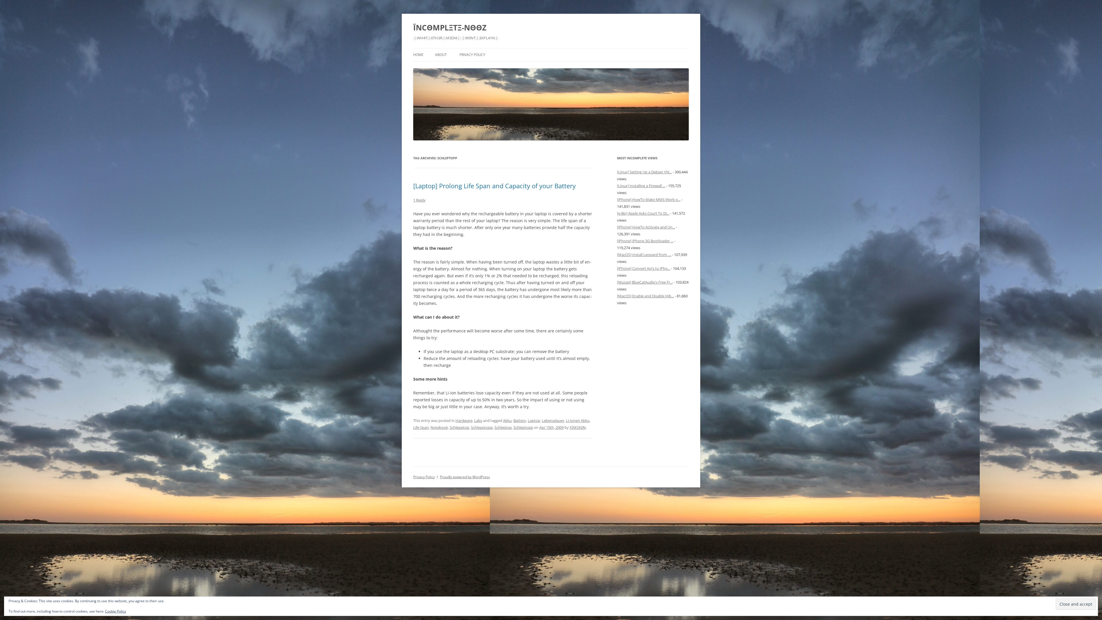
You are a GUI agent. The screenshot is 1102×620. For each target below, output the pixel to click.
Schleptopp (523, 427)
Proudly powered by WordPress (465, 476)
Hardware (463, 420)
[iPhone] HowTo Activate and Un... (646, 227)
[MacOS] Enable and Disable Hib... (645, 296)
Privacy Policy (472, 54)
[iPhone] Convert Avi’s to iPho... (643, 268)
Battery (519, 420)
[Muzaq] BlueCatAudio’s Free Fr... (645, 282)
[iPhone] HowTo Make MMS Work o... (648, 199)
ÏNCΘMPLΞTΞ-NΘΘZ (449, 27)
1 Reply (419, 200)
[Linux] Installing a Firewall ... (641, 185)
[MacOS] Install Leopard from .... (644, 254)
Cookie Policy (115, 611)
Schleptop (503, 427)
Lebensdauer (553, 420)
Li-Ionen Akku (577, 420)
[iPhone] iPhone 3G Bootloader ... (645, 240)
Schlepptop (459, 427)
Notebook (439, 427)
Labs (478, 420)
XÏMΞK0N (578, 427)
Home (418, 54)
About (441, 54)
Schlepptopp (482, 427)
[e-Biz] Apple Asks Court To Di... (643, 213)
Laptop (534, 420)
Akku (507, 420)
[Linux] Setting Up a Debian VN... (644, 172)
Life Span (421, 427)
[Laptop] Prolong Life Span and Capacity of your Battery (494, 185)
